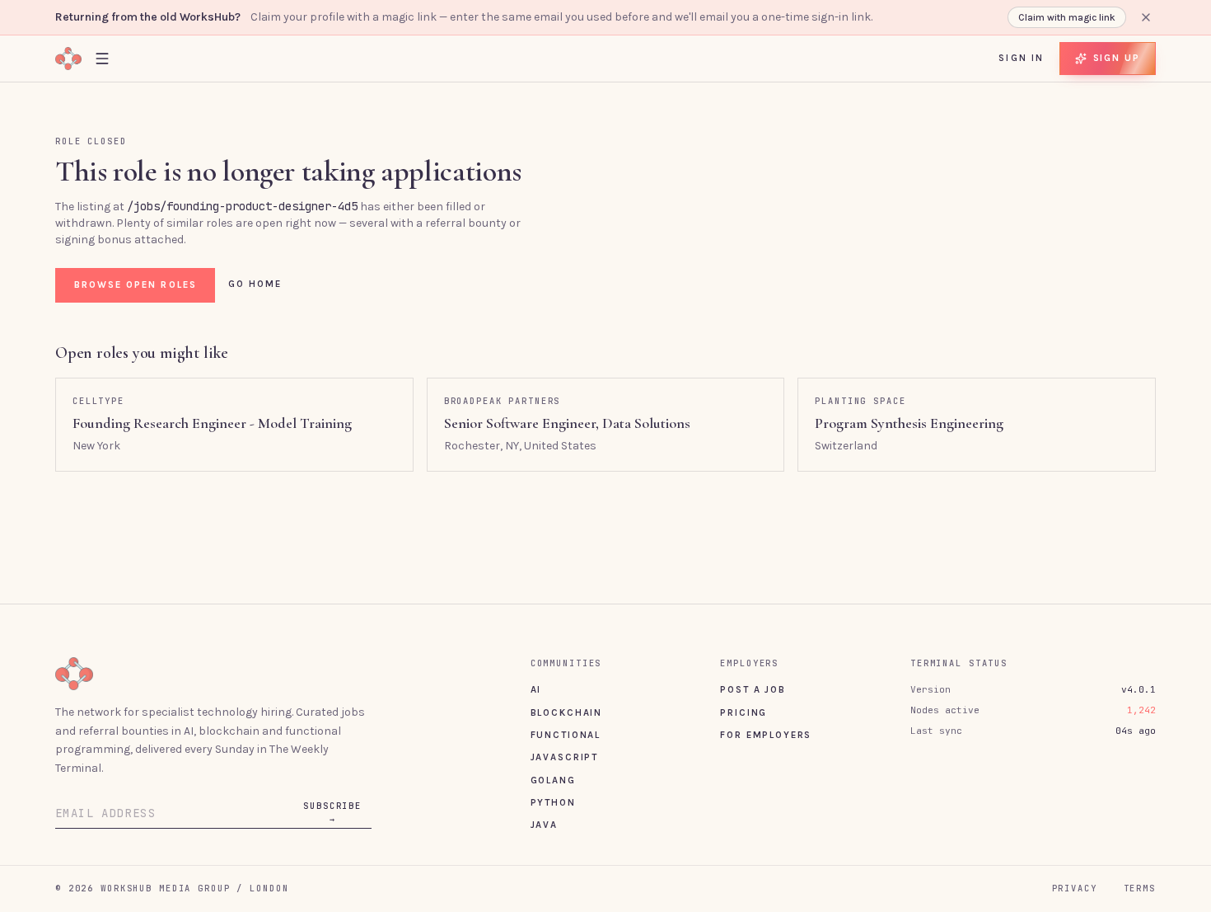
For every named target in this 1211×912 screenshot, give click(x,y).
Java (544, 824)
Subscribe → (332, 812)
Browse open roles (135, 284)
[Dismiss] (1146, 17)
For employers (765, 734)
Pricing (743, 712)
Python (553, 802)
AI (536, 689)
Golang (553, 780)
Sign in (1021, 57)
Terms (1140, 888)
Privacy (1074, 888)
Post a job (752, 689)
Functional (566, 734)
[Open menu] (102, 58)
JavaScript (564, 757)
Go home (255, 283)
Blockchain (566, 712)
